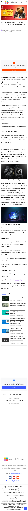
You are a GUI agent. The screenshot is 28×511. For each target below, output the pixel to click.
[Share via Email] (20, 394)
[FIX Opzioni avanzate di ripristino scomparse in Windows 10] (5, 331)
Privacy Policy (10, 481)
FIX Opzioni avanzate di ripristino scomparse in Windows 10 (16, 330)
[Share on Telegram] (19, 394)
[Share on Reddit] (16, 394)
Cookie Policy (18, 481)
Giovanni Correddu (5, 30)
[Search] (26, 2)
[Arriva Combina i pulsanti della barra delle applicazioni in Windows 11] (5, 312)
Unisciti (14, 70)
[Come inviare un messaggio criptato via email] (5, 298)
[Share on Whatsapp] (17, 394)
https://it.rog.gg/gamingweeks (17, 279)
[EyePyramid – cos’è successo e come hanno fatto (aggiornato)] (5, 305)
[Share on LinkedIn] (14, 394)
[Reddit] (18, 477)
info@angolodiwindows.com (16, 473)
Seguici (14, 387)
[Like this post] (10, 394)
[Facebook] (10, 477)
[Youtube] (14, 477)
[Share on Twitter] (13, 394)
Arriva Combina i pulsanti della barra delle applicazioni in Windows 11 (17, 311)
